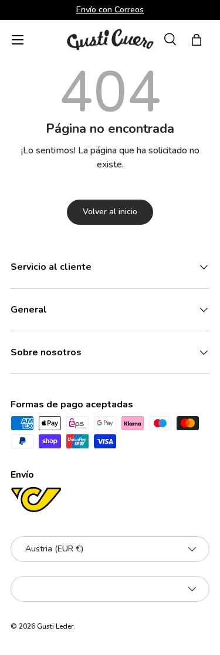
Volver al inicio (110, 211)
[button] (196, 40)
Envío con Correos (110, 9)
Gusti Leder (55, 626)
